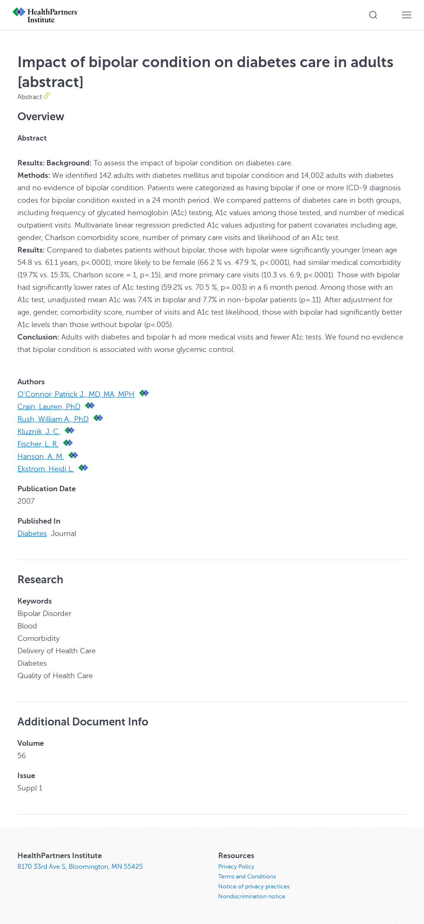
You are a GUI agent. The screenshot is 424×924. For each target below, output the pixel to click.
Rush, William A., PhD (53, 419)
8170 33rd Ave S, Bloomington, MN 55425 (80, 867)
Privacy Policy (236, 866)
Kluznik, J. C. (38, 431)
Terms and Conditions (247, 876)
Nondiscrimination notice (251, 896)
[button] (373, 15)
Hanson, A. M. (40, 456)
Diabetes (32, 533)
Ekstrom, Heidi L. (45, 469)
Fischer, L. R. (37, 444)
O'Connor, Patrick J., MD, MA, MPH (76, 394)
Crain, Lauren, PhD (48, 407)
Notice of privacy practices (253, 886)
